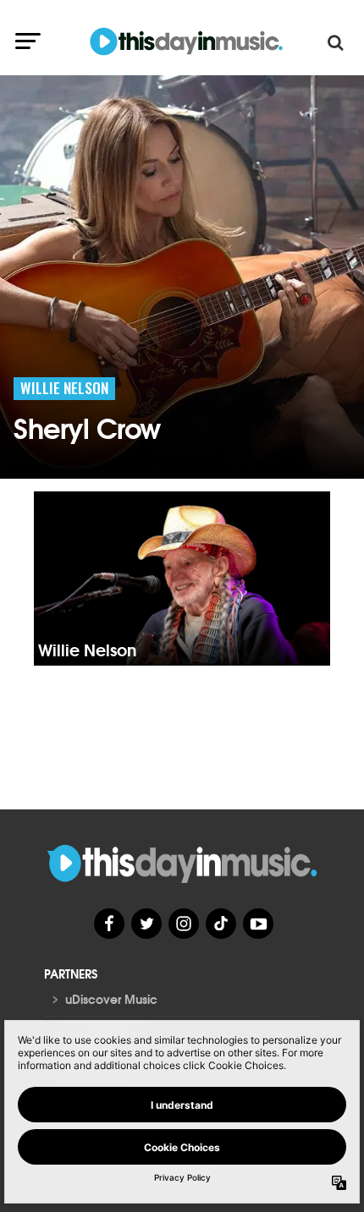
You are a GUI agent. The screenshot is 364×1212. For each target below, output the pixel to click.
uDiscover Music (111, 999)
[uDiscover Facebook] (109, 923)
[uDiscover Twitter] (146, 923)
